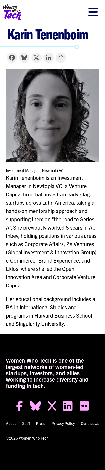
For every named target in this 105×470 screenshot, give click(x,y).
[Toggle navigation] (93, 12)
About (11, 423)
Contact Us (90, 423)
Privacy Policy (63, 423)
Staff (26, 423)
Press (40, 423)
